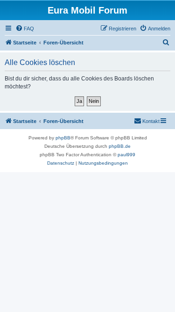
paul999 (126, 154)
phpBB (63, 137)
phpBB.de (120, 146)
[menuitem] (24, 28)
